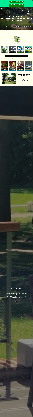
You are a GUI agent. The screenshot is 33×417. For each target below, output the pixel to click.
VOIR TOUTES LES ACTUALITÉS (16, 55)
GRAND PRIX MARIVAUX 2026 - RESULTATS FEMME (16, 4)
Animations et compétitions (27, 26)
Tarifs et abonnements (6, 26)
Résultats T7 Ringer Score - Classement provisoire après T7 (17, 1)
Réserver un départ (16, 26)
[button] (16, 9)
